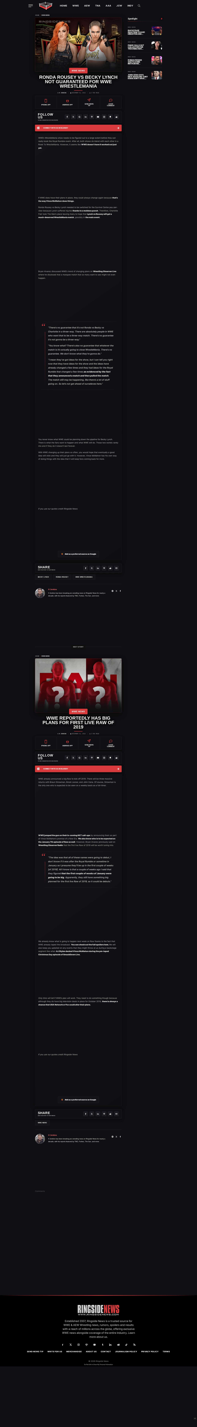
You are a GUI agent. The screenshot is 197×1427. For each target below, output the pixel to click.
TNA (97, 5)
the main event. (92, 217)
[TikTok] (126, 1344)
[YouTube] (98, 116)
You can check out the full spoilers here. (90, 945)
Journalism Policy (126, 1351)
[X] (73, 116)
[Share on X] (91, 568)
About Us (91, 1351)
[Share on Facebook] (85, 568)
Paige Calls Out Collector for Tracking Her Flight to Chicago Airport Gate (137, 47)
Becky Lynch (43, 577)
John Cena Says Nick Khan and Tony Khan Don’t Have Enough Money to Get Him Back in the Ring (138, 76)
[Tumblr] (102, 1344)
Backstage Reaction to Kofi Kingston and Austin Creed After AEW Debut (138, 32)
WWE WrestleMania (83, 577)
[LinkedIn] (85, 116)
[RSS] (134, 1344)
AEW (87, 5)
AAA (108, 5)
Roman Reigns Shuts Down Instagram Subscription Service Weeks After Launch (135, 62)
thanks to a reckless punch (85, 211)
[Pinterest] (91, 116)
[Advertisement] (55, 302)
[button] (139, 5)
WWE (75, 5)
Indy (130, 5)
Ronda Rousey (62, 577)
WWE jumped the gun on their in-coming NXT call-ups (64, 835)
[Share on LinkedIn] (98, 568)
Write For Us (54, 1351)
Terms (166, 1351)
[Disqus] (78, 1229)
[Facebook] (67, 116)
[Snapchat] (110, 116)
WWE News (45, 15)
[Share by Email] (116, 568)
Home (63, 5)
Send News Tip (35, 1351)
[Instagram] (104, 116)
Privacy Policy (150, 1351)
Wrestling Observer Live (104, 271)
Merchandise (74, 1351)
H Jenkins (62, 93)
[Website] (112, 591)
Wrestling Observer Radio (50, 845)
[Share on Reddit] (110, 568)
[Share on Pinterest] (104, 568)
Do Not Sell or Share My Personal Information (98, 1364)
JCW (119, 5)
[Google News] (79, 116)
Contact (106, 1351)
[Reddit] (116, 116)
